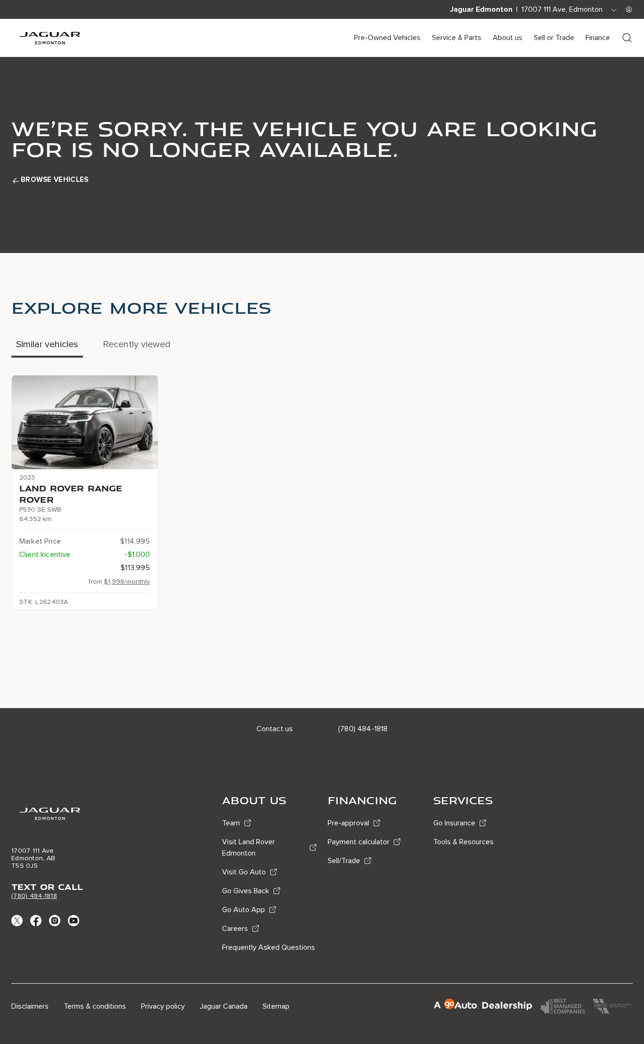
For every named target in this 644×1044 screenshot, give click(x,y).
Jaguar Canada (224, 1006)
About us (507, 37)
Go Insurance (454, 823)
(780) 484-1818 (34, 896)
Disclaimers (30, 1006)
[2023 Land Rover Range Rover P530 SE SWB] (85, 422)
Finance (598, 37)
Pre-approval (348, 823)
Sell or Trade (554, 37)
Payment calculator (358, 842)
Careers (235, 928)
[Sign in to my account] (629, 9)
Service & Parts (456, 37)
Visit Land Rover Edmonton (248, 847)
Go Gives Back (245, 891)
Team (231, 823)
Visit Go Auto (244, 872)
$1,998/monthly (127, 582)
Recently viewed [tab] (137, 344)
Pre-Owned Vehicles (387, 37)
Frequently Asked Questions (268, 947)
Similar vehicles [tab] (47, 344)
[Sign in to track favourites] (144, 386)
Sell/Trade (344, 860)
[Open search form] (627, 37)
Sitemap (276, 1006)
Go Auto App (243, 909)
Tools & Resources (463, 842)
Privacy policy (163, 1006)
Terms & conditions (95, 1006)
